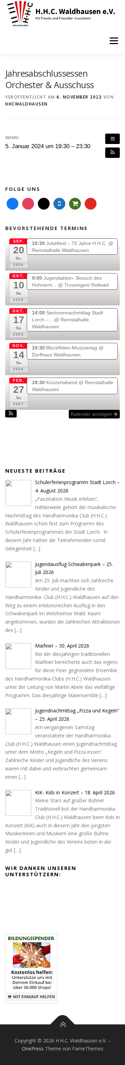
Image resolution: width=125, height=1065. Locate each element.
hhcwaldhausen (26, 104)
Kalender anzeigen (92, 414)
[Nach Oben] (62, 1024)
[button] (112, 153)
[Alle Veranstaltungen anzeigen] (112, 139)
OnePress (33, 1048)
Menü (113, 41)
